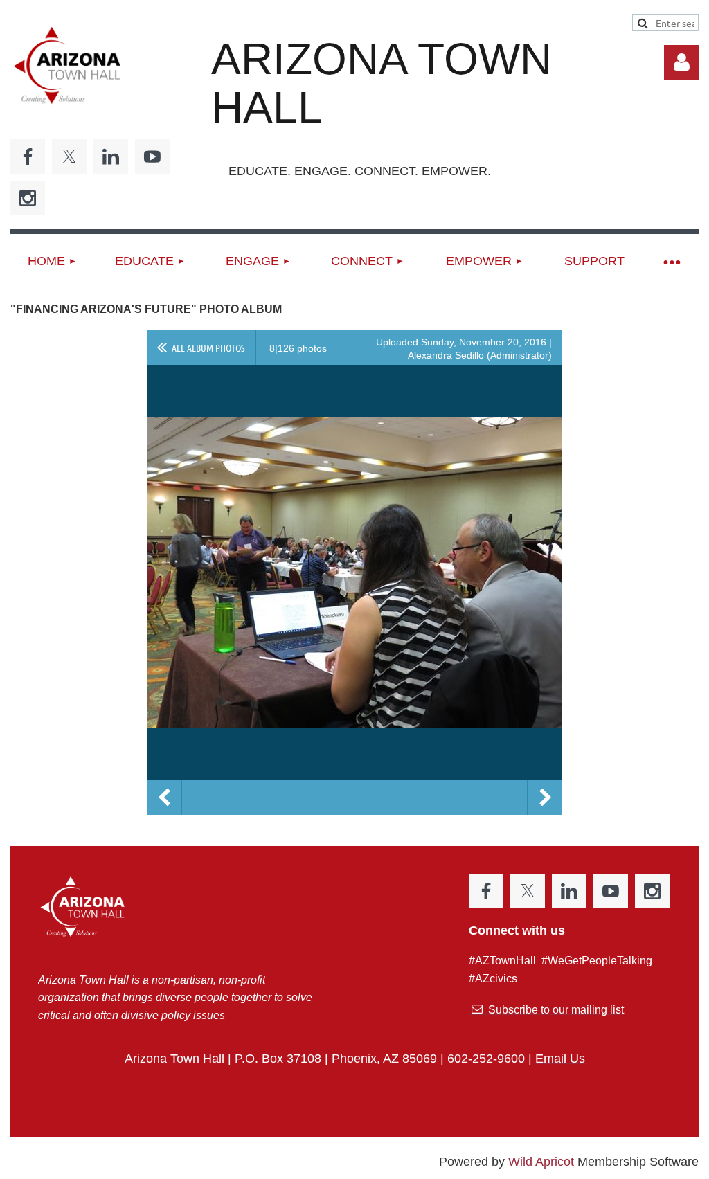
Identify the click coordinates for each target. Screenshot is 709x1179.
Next (545, 797)
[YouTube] (152, 156)
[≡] (671, 261)
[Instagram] (27, 198)
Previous (164, 797)
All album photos (208, 347)
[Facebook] (27, 156)
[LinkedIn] (110, 156)
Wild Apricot (541, 1162)
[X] (69, 156)
